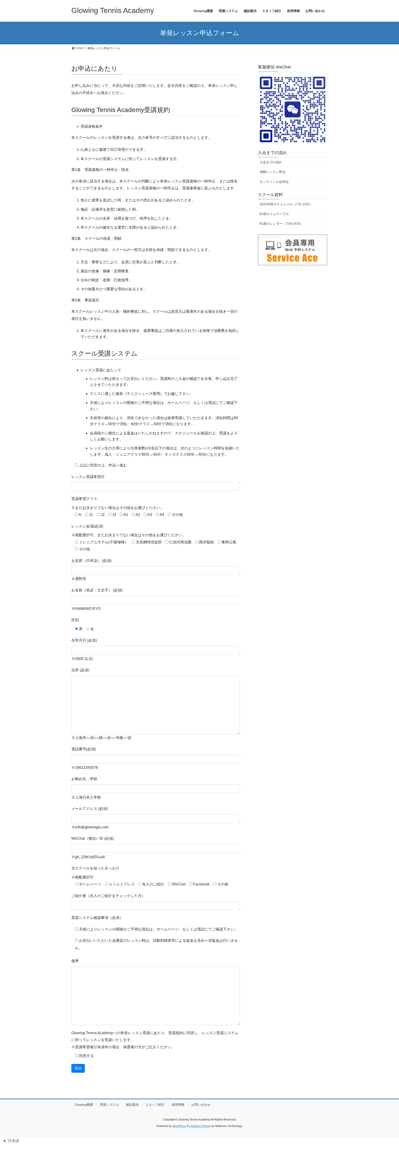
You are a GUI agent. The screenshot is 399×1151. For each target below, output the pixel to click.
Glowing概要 (84, 1104)
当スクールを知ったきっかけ (95, 868)
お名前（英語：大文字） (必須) (97, 590)
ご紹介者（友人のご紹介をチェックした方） (108, 896)
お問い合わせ (201, 1104)
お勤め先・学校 (84, 779)
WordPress (179, 1126)
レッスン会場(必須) (87, 526)
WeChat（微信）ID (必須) (92, 838)
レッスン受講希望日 (88, 477)
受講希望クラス (84, 499)
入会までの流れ (271, 162)
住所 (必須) (80, 670)
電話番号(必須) (83, 749)
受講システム (109, 1104)
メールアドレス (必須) (89, 809)
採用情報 (178, 1104)
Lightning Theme (200, 1126)
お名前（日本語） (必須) (91, 561)
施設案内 (132, 1104)
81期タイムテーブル (274, 214)
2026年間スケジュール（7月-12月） (286, 204)
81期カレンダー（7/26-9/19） (281, 223)
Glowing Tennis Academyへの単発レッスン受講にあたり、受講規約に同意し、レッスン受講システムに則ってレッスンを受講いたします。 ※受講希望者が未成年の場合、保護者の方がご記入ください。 (155, 1040)
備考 (75, 961)
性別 (75, 620)
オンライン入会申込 (274, 182)
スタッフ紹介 (155, 1104)
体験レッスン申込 (272, 172)
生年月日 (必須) (84, 640)
